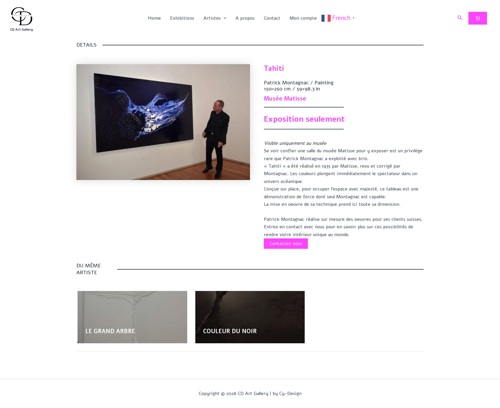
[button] (460, 18)
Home (154, 18)
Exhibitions (182, 18)
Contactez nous (286, 243)
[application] (224, 18)
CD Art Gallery (21, 29)
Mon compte (303, 18)
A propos (245, 18)
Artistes (212, 18)
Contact (272, 18)
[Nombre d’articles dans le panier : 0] (477, 18)
